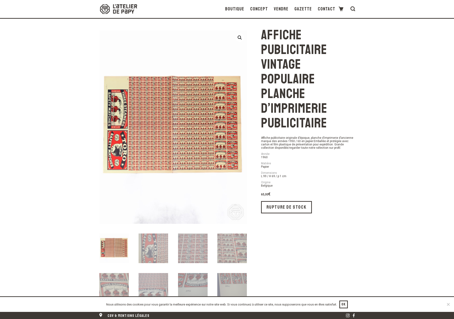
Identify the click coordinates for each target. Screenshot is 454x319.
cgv (128, 315)
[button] (240, 37)
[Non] (448, 304)
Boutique (234, 9)
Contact (326, 9)
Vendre (281, 9)
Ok (343, 304)
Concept (259, 9)
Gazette (303, 9)
